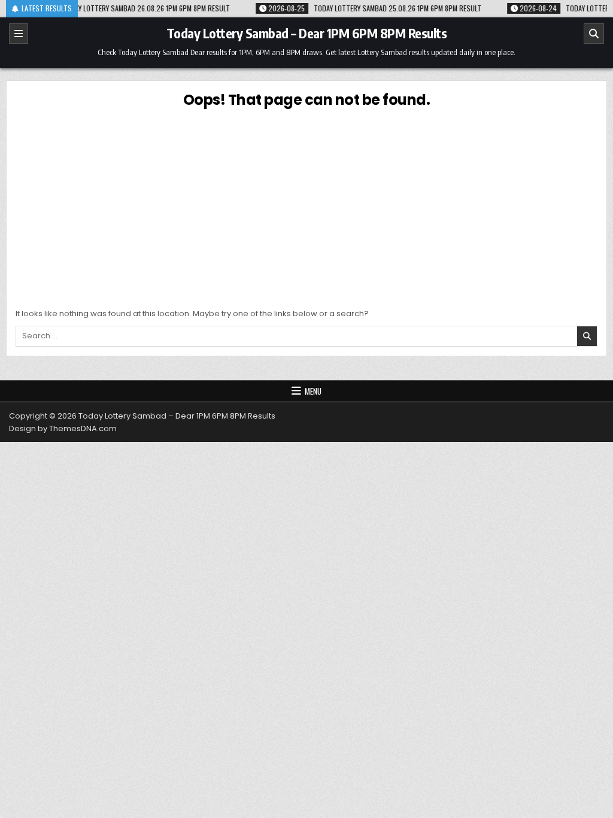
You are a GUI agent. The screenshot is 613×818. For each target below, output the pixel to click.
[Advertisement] (306, 206)
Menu (313, 391)
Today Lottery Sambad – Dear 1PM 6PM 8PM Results (306, 33)
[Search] (594, 33)
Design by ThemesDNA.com (63, 428)
